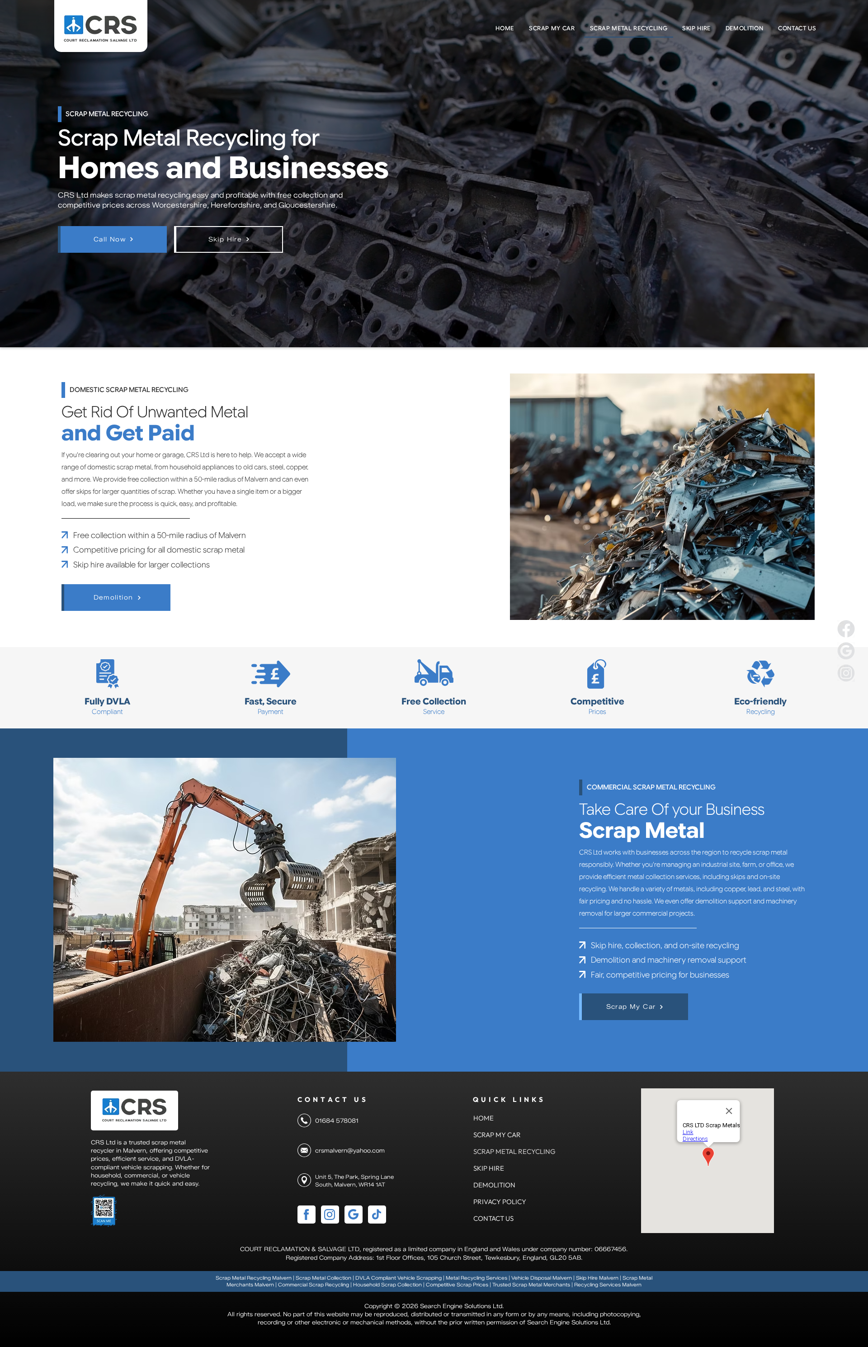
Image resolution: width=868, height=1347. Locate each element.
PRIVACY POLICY (495, 1201)
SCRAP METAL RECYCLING (495, 1151)
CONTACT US (493, 1218)
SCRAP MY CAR (495, 1134)
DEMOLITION (494, 1185)
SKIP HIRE (488, 1168)
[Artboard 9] (846, 629)
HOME (483, 1118)
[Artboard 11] (846, 673)
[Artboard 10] (846, 651)
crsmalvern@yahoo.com (350, 1150)
